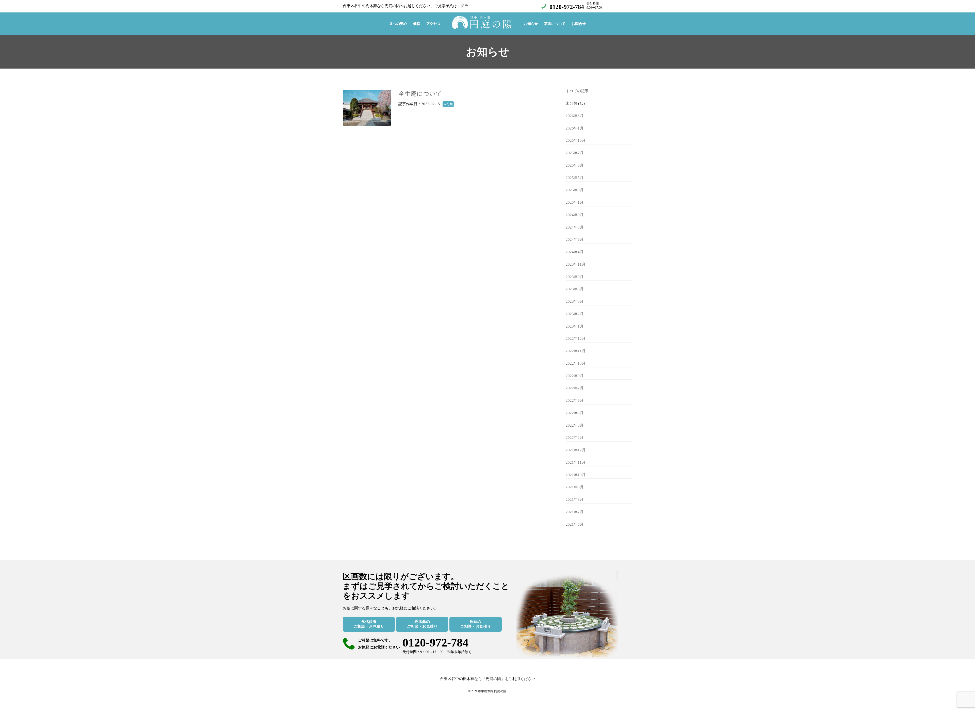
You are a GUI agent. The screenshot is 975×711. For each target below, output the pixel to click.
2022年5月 (574, 413)
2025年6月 (574, 165)
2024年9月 (574, 215)
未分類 (571, 103)
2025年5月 (574, 178)
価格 (416, 24)
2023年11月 (576, 264)
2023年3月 (574, 301)
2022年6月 (574, 400)
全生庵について (420, 93)
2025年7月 (574, 153)
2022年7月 (574, 388)
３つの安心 (398, 24)
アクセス (433, 24)
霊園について (554, 24)
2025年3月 (574, 190)
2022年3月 (574, 425)
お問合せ (579, 24)
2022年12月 (576, 338)
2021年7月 (574, 512)
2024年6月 (574, 239)
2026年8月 (574, 116)
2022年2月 (574, 437)
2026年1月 (574, 128)
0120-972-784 (566, 7)
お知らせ (531, 24)
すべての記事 (577, 91)
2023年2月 (574, 314)
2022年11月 (576, 351)
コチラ (462, 6)
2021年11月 (576, 462)
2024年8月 (574, 227)
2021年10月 (576, 475)
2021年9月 (574, 487)
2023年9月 (574, 277)
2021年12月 (576, 450)
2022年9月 (574, 376)
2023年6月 (574, 289)
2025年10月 (576, 140)
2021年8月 (574, 499)
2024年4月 (574, 252)
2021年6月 (574, 524)
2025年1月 (574, 202)
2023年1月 (574, 326)
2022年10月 (576, 363)
